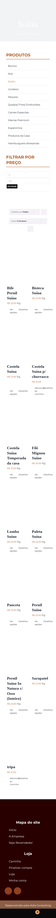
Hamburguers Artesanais (23, 143)
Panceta (13, 605)
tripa (11, 767)
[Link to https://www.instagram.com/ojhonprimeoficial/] (8, 891)
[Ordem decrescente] (44, 212)
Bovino (12, 66)
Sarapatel (40, 678)
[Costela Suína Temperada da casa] (15, 421)
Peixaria (13, 97)
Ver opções (12, 311)
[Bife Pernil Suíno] (15, 261)
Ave (10, 73)
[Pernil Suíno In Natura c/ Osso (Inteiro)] (15, 652)
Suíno (11, 81)
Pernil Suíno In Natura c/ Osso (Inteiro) (15, 688)
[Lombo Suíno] (15, 505)
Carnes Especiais (18, 112)
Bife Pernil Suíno (12, 293)
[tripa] (15, 740)
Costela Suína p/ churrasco (40, 371)
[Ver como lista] (31, 229)
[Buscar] (49, 913)
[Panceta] (15, 578)
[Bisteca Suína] (40, 261)
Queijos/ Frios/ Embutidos (24, 104)
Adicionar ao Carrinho (37, 391)
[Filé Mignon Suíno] (40, 421)
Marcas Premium (18, 120)
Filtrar (12, 186)
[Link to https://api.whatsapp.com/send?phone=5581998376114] (17, 891)
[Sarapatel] (40, 652)
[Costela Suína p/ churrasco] (40, 340)
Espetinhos (15, 128)
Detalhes (21, 309)
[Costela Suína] (15, 340)
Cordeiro (13, 89)
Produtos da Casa (19, 135)
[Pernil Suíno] (40, 578)
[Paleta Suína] (40, 505)
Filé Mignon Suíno (38, 453)
